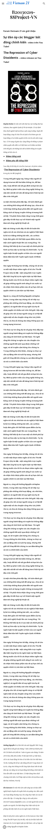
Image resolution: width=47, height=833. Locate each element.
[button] (3, 3)
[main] (23, 14)
